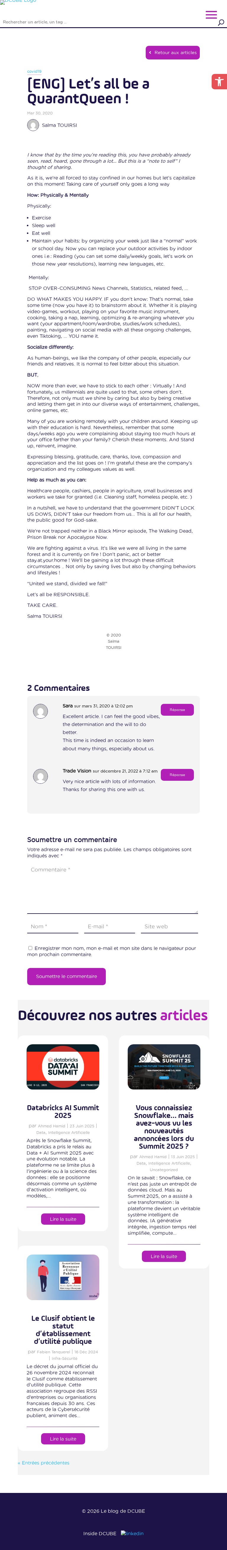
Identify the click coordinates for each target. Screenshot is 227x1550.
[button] (219, 81)
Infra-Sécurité (64, 1358)
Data (41, 1132)
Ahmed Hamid (51, 1126)
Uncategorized (164, 1170)
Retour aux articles (176, 52)
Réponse (177, 710)
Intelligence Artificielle (69, 1132)
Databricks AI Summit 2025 (63, 1112)
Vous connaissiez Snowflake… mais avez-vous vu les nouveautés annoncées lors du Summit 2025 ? (164, 1127)
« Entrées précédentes (43, 1462)
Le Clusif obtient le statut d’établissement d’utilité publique (63, 1330)
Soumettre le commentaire (66, 976)
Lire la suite (63, 1219)
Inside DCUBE (99, 1533)
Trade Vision (77, 770)
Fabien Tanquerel (53, 1352)
